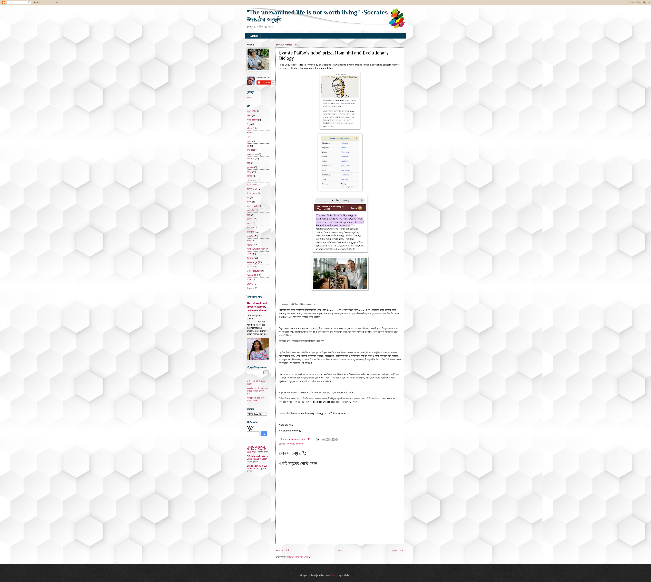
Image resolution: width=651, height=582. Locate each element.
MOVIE (250, 266)
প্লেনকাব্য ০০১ (252, 180)
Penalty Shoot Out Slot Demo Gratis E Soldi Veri (256, 449)
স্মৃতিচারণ (250, 245)
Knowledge (252, 262)
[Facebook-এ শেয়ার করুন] (333, 439)
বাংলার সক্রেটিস (252, 206)
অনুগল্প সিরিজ (251, 111)
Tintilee (250, 288)
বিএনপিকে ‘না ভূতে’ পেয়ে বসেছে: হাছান (255, 399)
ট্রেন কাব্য (250, 158)
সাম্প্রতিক (299, 443)
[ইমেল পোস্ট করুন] (317, 439)
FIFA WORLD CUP (256, 249)
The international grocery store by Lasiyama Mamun (257, 307)
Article (254, 36)
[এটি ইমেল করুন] (323, 439)
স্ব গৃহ (249, 97)
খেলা (248, 137)
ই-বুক (249, 124)
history (250, 258)
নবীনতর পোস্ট (282, 550)
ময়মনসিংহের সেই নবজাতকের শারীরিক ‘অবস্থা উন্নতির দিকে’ (257, 391)
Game (250, 253)
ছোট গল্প (250, 150)
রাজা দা (249, 223)
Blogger (335, 575)
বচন (248, 197)
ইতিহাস (249, 128)
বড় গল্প (249, 201)
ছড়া (248, 145)
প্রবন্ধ (249, 171)
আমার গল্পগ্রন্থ (252, 119)
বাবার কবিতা (251, 210)
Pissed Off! (252, 275)
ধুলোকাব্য (250, 167)
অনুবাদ (249, 115)
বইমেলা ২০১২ (252, 184)
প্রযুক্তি (249, 176)
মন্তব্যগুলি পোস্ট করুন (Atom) (298, 557)
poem (249, 279)
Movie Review (253, 271)
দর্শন (248, 163)
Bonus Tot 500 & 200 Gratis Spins (257, 467)
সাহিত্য (249, 240)
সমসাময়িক (250, 227)
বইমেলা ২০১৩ (252, 189)
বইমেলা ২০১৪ (252, 193)
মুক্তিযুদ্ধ (250, 219)
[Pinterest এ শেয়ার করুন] (336, 439)
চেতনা (249, 141)
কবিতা (249, 132)
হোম (340, 550)
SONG (250, 284)
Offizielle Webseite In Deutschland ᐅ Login (257, 457)
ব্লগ (248, 215)
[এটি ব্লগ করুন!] (327, 439)
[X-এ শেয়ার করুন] (330, 439)
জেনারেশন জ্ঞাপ (252, 154)
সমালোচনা (290, 443)
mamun (293, 439)
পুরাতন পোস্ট (398, 550)
